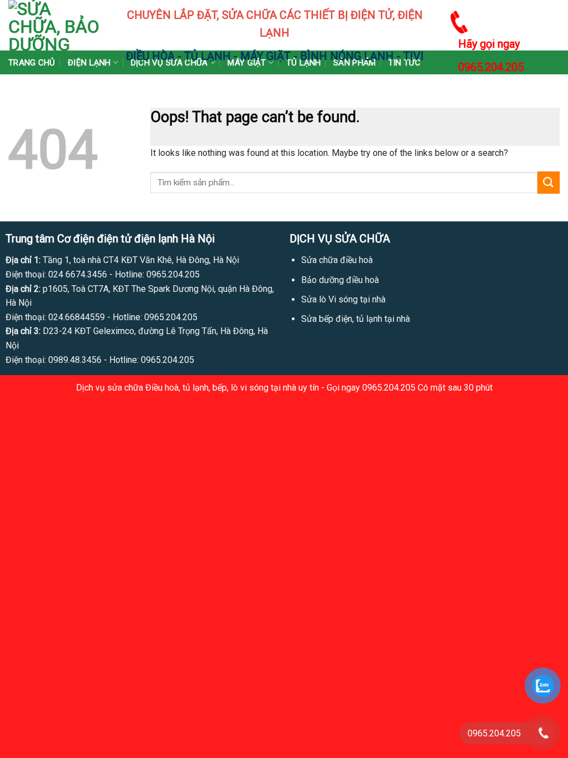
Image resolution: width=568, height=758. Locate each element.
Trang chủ (31, 63)
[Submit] (548, 182)
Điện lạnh (89, 63)
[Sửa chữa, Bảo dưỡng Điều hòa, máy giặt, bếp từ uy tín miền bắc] (54, 25)
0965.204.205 (491, 67)
